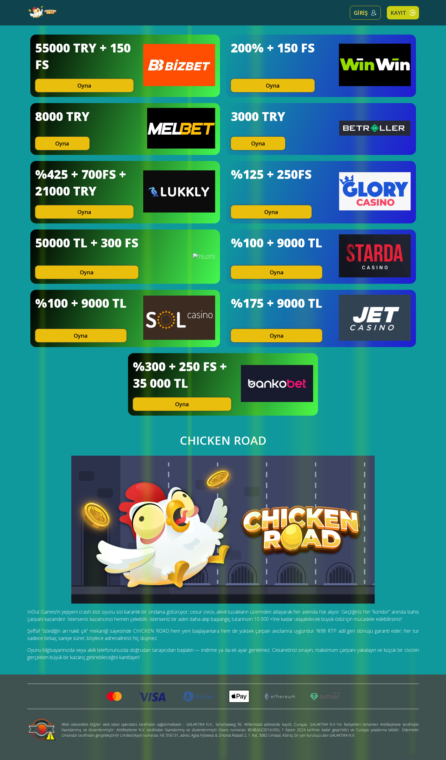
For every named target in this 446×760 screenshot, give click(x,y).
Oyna (84, 85)
